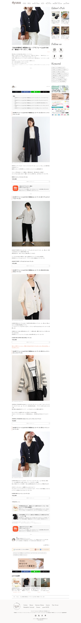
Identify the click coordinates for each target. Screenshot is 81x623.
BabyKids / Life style (29, 607)
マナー (54, 79)
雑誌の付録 (55, 75)
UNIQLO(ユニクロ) (61, 67)
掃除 (60, 75)
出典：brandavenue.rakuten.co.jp (44, 45)
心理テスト (65, 69)
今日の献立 (62, 77)
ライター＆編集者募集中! (63, 612)
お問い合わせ (41, 611)
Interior (48, 605)
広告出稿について (47, 611)
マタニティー (55, 81)
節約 (59, 71)
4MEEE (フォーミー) (55, 612)
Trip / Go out (55, 605)
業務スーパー (55, 77)
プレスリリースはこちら (35, 611)
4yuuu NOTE (45, 607)
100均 (54, 69)
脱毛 (65, 79)
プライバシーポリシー (27, 612)
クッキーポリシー (34, 612)
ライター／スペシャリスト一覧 (42, 612)
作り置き (59, 69)
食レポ (54, 67)
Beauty (31, 605)
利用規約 (15, 612)
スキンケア (65, 75)
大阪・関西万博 (62, 81)
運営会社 (49, 612)
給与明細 (59, 73)
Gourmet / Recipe (39, 605)
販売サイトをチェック (30, 181)
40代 (63, 71)
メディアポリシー (20, 612)
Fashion (25, 605)
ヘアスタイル (65, 73)
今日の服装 (60, 79)
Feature (38, 607)
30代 (54, 73)
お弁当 (54, 71)
